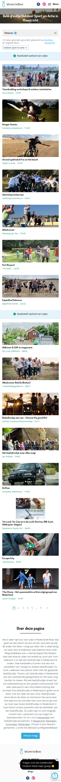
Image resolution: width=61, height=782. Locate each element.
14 (30, 293)
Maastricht (39, 720)
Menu (56, 4)
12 (40, 82)
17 (36, 293)
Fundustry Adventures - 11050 (16, 491)
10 (36, 82)
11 (38, 82)
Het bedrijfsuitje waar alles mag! (19, 452)
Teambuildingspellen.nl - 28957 (16, 386)
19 (40, 293)
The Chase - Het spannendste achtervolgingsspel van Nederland (29, 593)
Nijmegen (51, 720)
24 (50, 293)
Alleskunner (8, 229)
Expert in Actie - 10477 (12, 163)
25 (52, 293)
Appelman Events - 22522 (14, 303)
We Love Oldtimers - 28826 (14, 351)
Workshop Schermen (13, 194)
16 (34, 293)
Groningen (11, 724)
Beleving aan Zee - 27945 (14, 233)
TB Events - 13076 (10, 268)
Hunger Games (9, 124)
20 (42, 293)
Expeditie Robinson (12, 300)
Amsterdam (44, 717)
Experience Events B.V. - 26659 (16, 528)
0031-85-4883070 (30, 759)
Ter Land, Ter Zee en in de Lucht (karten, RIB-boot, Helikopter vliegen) (27, 523)
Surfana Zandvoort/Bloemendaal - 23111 (21, 421)
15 (32, 293)
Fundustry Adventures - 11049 (16, 128)
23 (48, 293)
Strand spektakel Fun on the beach (20, 159)
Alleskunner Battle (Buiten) (16, 382)
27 (56, 293)
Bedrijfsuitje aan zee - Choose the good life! (24, 417)
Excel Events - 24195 (11, 93)
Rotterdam (24, 724)
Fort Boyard (8, 265)
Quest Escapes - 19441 (12, 598)
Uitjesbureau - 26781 (11, 562)
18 (38, 293)
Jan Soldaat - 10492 (11, 456)
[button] (30, 33)
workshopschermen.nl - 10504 (16, 198)
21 (44, 293)
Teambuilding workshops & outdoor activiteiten (26, 89)
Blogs (30, 771)
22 (46, 293)
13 (42, 82)
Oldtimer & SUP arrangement (17, 347)
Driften (6, 488)
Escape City (8, 558)
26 (54, 293)
